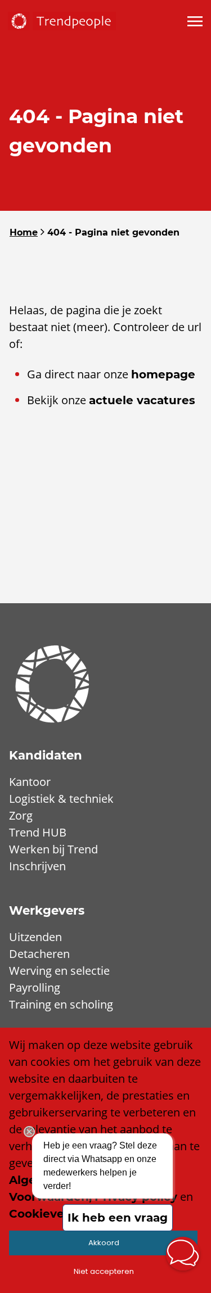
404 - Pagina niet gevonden (113, 232)
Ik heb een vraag (118, 1217)
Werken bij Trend (53, 849)
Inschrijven (37, 866)
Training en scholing (61, 1004)
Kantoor (30, 781)
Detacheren (39, 953)
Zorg (21, 815)
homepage (163, 374)
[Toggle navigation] (196, 21)
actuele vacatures (142, 400)
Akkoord (103, 1242)
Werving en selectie (59, 970)
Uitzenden (35, 936)
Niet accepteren (104, 1271)
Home (24, 232)
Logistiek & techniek (61, 798)
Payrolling (34, 987)
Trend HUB (37, 832)
